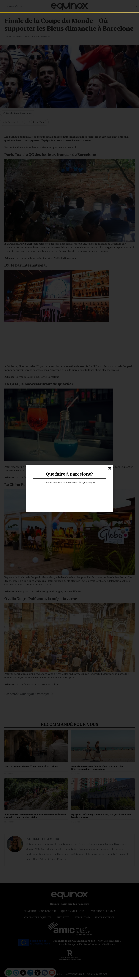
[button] (109, 469)
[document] (69, 488)
